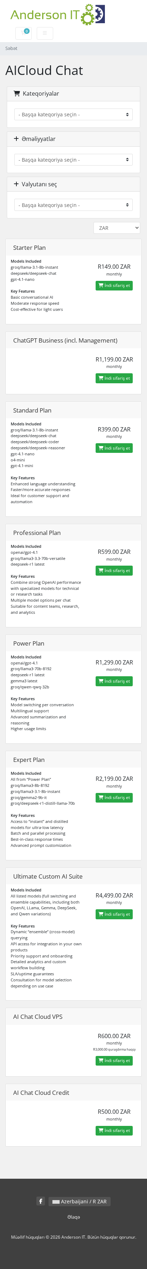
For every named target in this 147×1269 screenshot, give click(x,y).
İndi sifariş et (116, 285)
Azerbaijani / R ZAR (83, 1201)
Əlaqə (73, 1217)
